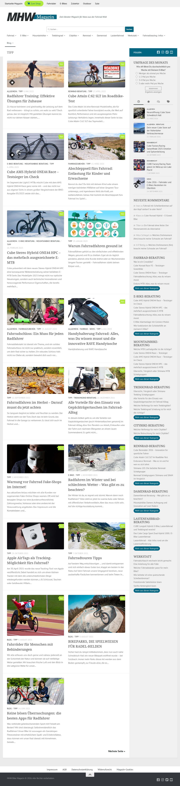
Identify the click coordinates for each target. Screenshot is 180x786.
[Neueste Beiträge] (138, 102)
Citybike (73, 35)
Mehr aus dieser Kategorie (146, 288)
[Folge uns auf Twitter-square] (167, 52)
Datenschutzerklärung (82, 769)
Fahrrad (10, 35)
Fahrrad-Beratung (149, 258)
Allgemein (12, 91)
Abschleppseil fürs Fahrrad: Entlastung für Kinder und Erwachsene (90, 173)
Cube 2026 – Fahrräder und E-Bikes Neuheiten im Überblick (159, 185)
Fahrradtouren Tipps (85, 558)
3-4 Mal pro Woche (147, 80)
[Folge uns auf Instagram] (162, 52)
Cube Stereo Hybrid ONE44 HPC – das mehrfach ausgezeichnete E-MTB (33, 257)
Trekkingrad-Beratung (85, 398)
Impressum (52, 769)
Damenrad (102, 35)
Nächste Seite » (116, 751)
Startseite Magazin (13, 3)
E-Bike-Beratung (15, 164)
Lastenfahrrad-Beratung (147, 520)
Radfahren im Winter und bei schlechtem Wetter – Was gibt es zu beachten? (96, 484)
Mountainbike (39, 35)
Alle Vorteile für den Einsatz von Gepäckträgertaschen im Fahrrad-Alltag (95, 407)
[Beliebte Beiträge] (148, 102)
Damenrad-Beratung (151, 491)
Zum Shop (35, 3)
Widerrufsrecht (105, 769)
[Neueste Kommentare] (158, 102)
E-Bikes (63, 3)
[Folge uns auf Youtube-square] (171, 52)
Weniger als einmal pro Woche (152, 73)
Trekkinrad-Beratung (152, 387)
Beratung (160, 124)
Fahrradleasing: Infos (153, 35)
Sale (97, 3)
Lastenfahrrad (117, 35)
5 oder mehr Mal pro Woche (151, 83)
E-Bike (23, 35)
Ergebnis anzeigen (153, 92)
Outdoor (87, 3)
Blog (9, 42)
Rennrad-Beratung (77, 91)
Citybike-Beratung (149, 425)
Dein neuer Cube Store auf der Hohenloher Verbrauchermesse (159, 130)
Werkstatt (132, 35)
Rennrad (87, 35)
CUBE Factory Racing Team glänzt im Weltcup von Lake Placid (159, 167)
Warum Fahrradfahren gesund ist (95, 246)
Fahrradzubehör (76, 164)
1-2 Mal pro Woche (147, 76)
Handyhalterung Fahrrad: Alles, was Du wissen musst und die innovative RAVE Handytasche (93, 338)
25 (62, 448)
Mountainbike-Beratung (146, 343)
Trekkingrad (57, 35)
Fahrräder (51, 3)
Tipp (21, 91)
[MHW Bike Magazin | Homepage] (32, 17)
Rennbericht (152, 143)
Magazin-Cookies (125, 769)
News (92, 329)
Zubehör (75, 3)
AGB (65, 769)
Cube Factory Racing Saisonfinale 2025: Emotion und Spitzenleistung (159, 148)
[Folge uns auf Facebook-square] (158, 52)
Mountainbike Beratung (36, 164)
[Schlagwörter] (168, 102)
